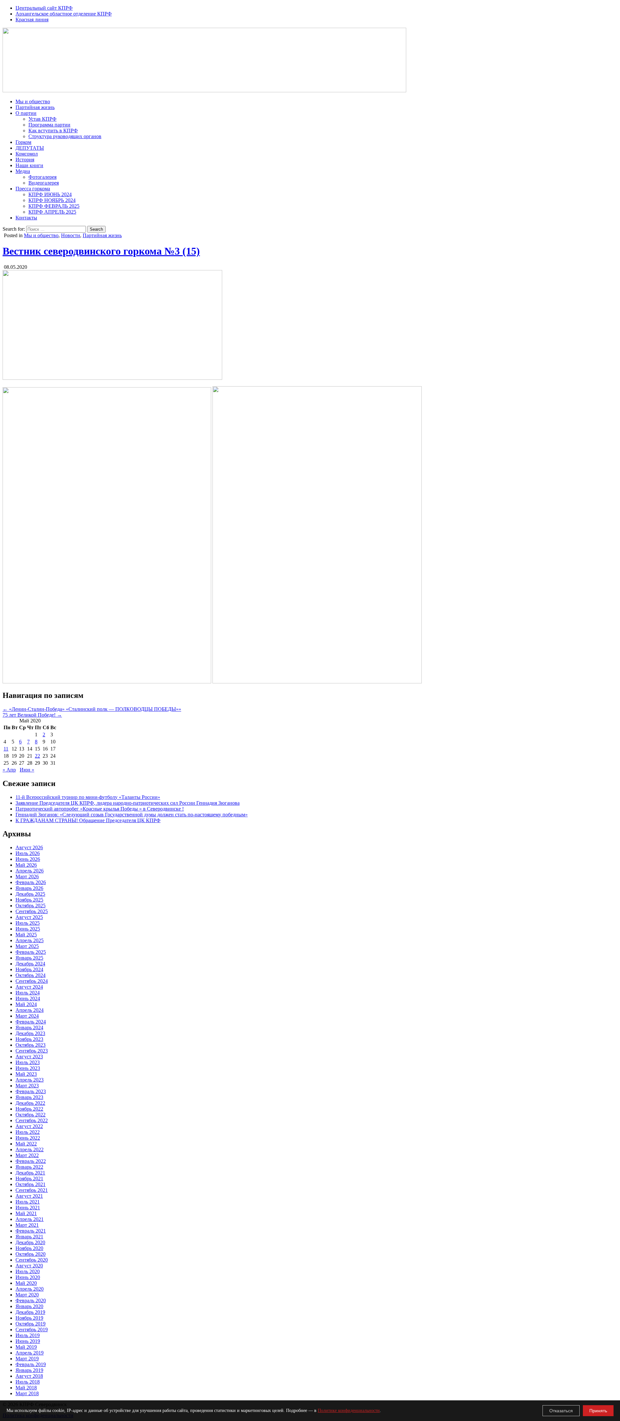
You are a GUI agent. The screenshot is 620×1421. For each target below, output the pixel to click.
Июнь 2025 (28, 929)
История (25, 159)
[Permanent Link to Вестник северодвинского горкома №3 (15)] (112, 378)
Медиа (23, 171)
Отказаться (561, 1410)
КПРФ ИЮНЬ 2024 (50, 194)
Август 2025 (29, 917)
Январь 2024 (29, 1027)
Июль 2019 (28, 1335)
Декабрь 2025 (30, 894)
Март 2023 (27, 1085)
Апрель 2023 (30, 1080)
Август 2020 (29, 1265)
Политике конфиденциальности (349, 1410)
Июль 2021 (28, 1201)
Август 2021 (29, 1196)
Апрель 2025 (30, 940)
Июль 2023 (28, 1062)
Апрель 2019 (30, 1352)
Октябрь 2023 (31, 1045)
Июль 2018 (28, 1382)
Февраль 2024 (31, 1021)
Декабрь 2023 (30, 1033)
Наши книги (29, 165)
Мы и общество (33, 101)
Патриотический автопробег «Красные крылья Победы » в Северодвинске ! (100, 808)
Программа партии (49, 124)
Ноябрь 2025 (29, 899)
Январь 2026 (29, 888)
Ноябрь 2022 (29, 1109)
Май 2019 (26, 1347)
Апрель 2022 (30, 1149)
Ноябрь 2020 (29, 1248)
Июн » (27, 769)
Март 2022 (27, 1155)
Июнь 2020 (28, 1277)
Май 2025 (26, 934)
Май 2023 (26, 1074)
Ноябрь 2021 (29, 1178)
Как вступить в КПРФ (53, 130)
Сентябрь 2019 (32, 1329)
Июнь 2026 (28, 859)
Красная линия (32, 19)
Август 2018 (29, 1376)
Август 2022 (29, 1126)
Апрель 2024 (30, 1010)
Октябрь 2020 (31, 1254)
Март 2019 (27, 1358)
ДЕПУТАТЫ (30, 148)
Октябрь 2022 (31, 1114)
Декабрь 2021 (30, 1172)
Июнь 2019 (28, 1341)
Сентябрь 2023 (32, 1050)
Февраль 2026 (31, 882)
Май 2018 (26, 1387)
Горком (23, 142)
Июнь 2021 (28, 1207)
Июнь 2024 (28, 998)
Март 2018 (27, 1393)
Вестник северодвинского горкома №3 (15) (101, 251)
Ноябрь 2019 (29, 1318)
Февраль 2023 (31, 1091)
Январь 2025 (29, 958)
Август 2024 (29, 987)
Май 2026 (26, 865)
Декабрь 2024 (30, 963)
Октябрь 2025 (31, 905)
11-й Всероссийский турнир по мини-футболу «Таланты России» (88, 797)
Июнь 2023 (28, 1068)
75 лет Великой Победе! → (32, 715)
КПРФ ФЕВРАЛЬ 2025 (53, 206)
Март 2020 (27, 1294)
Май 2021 (26, 1213)
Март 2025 (27, 946)
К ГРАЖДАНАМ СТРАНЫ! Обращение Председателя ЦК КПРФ (88, 820)
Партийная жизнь (35, 107)
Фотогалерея (42, 177)
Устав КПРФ (42, 119)
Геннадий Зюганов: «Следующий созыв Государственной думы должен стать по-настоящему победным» (132, 814)
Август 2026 (29, 847)
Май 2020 (26, 1283)
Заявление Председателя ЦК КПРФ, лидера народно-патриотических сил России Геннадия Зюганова (128, 803)
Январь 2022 (29, 1167)
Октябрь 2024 (31, 975)
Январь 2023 (29, 1097)
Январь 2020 (29, 1306)
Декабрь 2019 (30, 1312)
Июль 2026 (28, 853)
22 (37, 756)
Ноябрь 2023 (29, 1039)
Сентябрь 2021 (32, 1190)
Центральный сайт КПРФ (44, 8)
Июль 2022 (28, 1132)
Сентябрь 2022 (32, 1120)
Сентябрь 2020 (32, 1260)
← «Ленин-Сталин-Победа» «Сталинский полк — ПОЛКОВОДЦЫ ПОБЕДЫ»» (92, 709)
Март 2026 (27, 876)
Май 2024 (26, 1004)
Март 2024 (27, 1016)
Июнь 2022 (28, 1138)
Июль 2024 (28, 992)
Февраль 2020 (31, 1300)
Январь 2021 (29, 1236)
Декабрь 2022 (30, 1103)
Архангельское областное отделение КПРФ (64, 13)
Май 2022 (26, 1143)
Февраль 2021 (31, 1231)
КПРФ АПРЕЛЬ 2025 (52, 212)
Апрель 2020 (30, 1289)
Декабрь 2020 (30, 1242)
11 (6, 748)
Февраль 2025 (31, 952)
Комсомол (27, 153)
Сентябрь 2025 (32, 911)
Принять (598, 1410)
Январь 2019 (29, 1370)
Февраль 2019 (31, 1364)
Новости (70, 235)
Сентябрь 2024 (32, 981)
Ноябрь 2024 (29, 969)
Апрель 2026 (30, 870)
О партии (26, 113)
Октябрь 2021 (31, 1184)
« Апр (9, 769)
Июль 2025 (28, 923)
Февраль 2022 (31, 1161)
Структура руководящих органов (64, 136)
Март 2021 (27, 1225)
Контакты (26, 217)
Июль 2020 (28, 1271)
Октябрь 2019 (31, 1323)
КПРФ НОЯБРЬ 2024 (52, 200)
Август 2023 (29, 1056)
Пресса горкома (33, 188)
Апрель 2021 (30, 1219)
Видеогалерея (43, 183)
